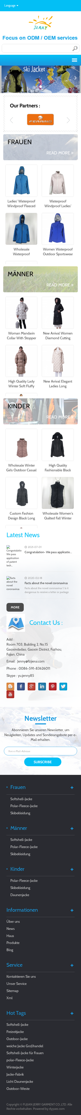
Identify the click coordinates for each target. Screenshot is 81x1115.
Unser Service (16, 984)
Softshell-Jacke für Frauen (25, 1053)
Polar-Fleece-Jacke (24, 806)
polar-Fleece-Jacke (20, 1060)
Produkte (12, 943)
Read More (58, 152)
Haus (10, 936)
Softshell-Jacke (21, 799)
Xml (9, 998)
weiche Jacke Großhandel (24, 1046)
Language (10, 5)
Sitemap (12, 991)
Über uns (13, 921)
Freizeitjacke (15, 1032)
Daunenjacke (19, 895)
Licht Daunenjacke (19, 1081)
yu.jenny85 (26, 676)
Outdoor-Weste (18, 1089)
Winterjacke (15, 1067)
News (10, 929)
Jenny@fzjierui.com (30, 661)
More (15, 607)
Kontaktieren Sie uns (21, 976)
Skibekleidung (20, 813)
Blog (9, 950)
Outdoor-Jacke (17, 1039)
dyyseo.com (57, 1109)
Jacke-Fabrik (15, 1074)
